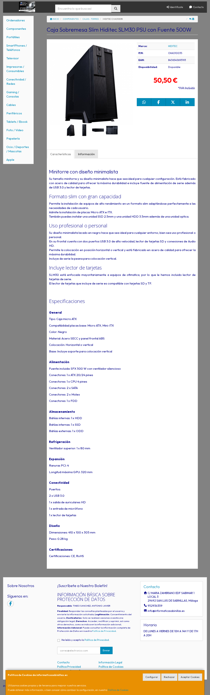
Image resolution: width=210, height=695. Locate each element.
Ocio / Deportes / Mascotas (17, 149)
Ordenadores (15, 20)
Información (86, 154)
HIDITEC (172, 46)
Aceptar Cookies (190, 677)
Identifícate (176, 7)
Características (60, 154)
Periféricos (14, 113)
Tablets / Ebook (16, 122)
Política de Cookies (118, 690)
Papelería (13, 138)
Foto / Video (14, 130)
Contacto (198, 7)
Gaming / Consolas (12, 94)
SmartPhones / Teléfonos (16, 48)
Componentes (16, 29)
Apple (10, 160)
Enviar (106, 650)
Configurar (151, 677)
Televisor (12, 58)
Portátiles (13, 37)
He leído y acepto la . (86, 639)
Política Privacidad (69, 667)
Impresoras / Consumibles (15, 69)
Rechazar (169, 677)
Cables (11, 105)
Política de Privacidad (104, 631)
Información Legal (110, 662)
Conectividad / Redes (16, 81)
